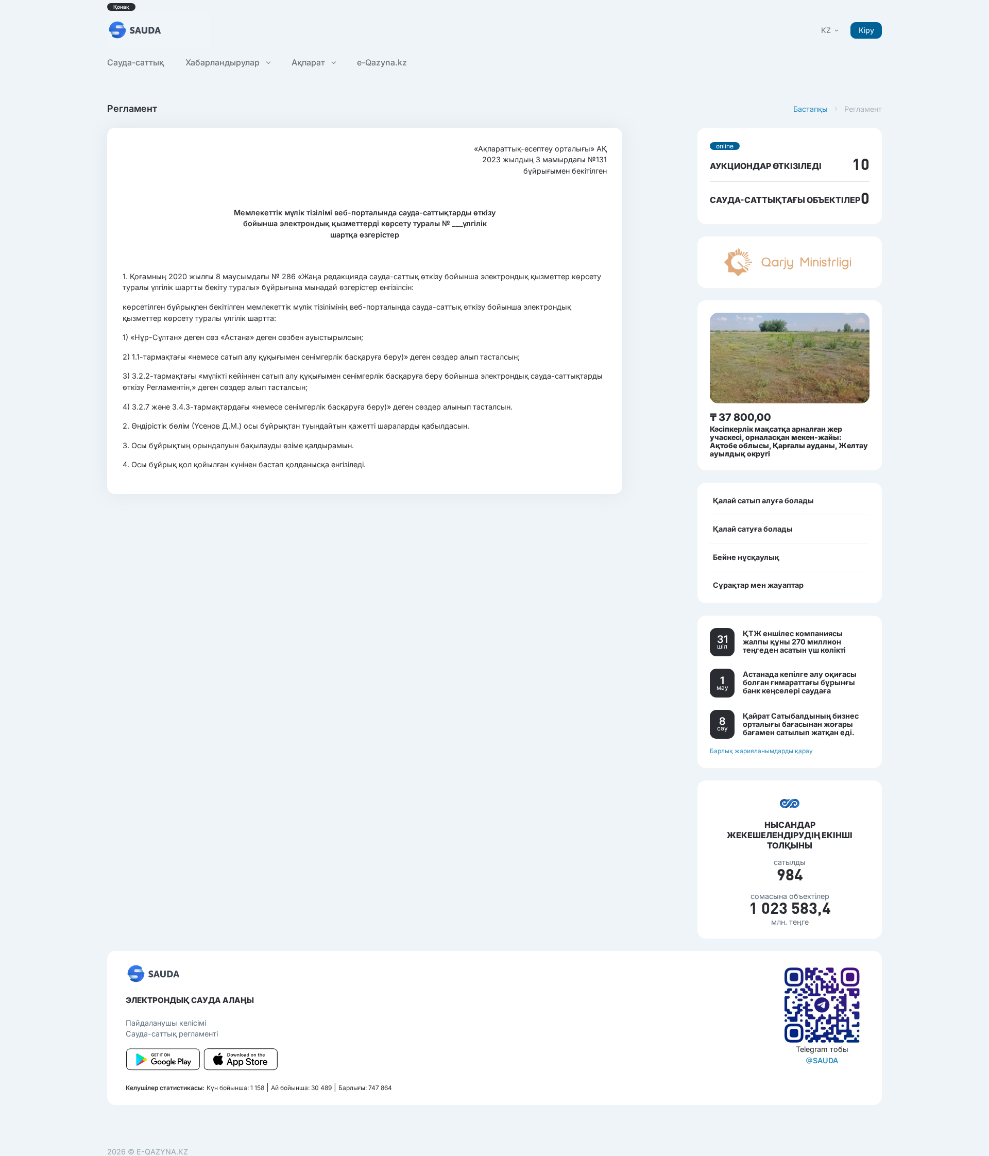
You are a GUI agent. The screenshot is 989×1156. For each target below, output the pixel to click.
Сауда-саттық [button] (135, 62)
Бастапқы (810, 109)
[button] (830, 30)
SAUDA (825, 1060)
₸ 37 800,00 (740, 417)
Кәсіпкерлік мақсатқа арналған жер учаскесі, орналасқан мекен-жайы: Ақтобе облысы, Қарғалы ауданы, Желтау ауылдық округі (789, 441)
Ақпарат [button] (309, 62)
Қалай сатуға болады (753, 528)
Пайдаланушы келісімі (166, 1022)
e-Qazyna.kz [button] (382, 62)
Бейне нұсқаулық (746, 557)
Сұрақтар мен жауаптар (758, 585)
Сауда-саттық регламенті (172, 1033)
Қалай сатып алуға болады (763, 500)
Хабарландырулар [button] (223, 62)
